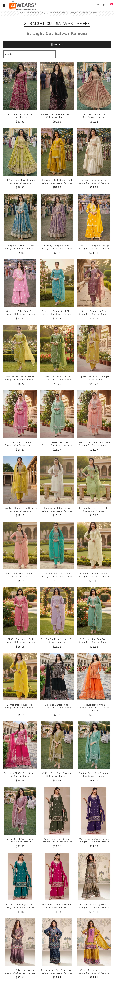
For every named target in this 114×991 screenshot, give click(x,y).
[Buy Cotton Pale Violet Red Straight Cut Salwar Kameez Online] (20, 414)
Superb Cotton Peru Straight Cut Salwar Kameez (94, 378)
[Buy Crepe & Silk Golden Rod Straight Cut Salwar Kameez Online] (94, 942)
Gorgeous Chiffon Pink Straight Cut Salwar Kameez (20, 774)
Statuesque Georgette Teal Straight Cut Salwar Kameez (20, 906)
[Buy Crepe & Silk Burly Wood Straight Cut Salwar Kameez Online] (94, 876)
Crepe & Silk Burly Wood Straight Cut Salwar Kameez (94, 906)
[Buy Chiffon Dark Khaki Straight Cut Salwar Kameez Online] (20, 152)
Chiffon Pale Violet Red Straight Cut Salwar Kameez (20, 641)
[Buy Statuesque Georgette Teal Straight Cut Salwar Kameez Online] (20, 876)
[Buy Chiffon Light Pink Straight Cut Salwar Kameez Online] (20, 86)
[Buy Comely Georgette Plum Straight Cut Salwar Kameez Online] (57, 217)
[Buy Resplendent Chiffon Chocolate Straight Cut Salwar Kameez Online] (94, 676)
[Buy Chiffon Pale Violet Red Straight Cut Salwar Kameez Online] (20, 611)
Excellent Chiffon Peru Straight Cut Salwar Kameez (20, 509)
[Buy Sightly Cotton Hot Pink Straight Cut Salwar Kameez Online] (94, 283)
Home (20, 12)
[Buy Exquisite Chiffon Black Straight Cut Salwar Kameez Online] (57, 676)
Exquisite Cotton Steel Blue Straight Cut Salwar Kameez (57, 312)
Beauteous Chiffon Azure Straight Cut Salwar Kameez (57, 509)
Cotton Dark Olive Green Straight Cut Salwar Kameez (57, 378)
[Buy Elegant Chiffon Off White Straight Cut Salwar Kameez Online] (94, 545)
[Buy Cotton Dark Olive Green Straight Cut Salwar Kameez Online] (57, 348)
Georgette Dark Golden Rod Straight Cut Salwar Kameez (57, 181)
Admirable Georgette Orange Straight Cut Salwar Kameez (93, 247)
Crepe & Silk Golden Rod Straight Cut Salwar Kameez (94, 971)
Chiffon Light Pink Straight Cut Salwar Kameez (20, 116)
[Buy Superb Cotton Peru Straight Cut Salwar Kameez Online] (94, 348)
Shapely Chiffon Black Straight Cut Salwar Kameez (56, 116)
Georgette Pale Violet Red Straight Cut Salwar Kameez (20, 312)
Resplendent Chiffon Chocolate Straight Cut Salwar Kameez (93, 707)
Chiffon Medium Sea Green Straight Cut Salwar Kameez (94, 641)
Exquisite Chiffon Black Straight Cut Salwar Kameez (57, 706)
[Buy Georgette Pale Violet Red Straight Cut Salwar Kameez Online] (20, 283)
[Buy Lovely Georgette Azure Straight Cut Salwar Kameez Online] (94, 152)
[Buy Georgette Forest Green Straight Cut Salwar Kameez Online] (57, 810)
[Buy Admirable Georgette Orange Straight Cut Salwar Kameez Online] (94, 217)
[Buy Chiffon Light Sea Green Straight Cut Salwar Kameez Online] (57, 545)
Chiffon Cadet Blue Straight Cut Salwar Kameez (94, 774)
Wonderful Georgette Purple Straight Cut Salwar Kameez (94, 840)
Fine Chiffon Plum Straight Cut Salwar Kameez (57, 641)
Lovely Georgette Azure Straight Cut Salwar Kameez (94, 181)
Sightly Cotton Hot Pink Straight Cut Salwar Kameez (94, 312)
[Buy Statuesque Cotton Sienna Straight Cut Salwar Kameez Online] (20, 348)
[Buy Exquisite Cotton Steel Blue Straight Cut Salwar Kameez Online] (57, 283)
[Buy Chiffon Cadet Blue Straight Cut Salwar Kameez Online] (94, 745)
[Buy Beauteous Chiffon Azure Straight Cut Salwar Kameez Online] (57, 480)
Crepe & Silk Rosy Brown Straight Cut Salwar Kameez (20, 971)
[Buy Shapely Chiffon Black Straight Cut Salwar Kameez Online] (57, 86)
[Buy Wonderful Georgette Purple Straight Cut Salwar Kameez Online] (94, 810)
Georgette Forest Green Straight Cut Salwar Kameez (57, 840)
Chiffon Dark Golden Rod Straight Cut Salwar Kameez (20, 706)
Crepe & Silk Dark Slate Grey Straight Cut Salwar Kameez (57, 971)
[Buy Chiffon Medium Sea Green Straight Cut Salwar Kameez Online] (94, 611)
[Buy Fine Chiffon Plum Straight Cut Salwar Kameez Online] (57, 611)
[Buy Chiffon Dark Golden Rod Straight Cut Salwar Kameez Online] (20, 676)
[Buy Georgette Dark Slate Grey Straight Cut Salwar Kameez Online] (20, 217)
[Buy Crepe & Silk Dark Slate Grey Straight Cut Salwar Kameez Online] (57, 942)
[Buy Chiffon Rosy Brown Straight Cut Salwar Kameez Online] (94, 86)
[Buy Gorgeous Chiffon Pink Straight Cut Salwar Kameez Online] (20, 745)
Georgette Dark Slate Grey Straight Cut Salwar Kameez (20, 247)
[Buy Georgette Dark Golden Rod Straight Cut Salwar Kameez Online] (57, 152)
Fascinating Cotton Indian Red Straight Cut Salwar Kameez (94, 444)
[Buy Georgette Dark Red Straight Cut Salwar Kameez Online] (57, 876)
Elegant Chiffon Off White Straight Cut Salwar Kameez (94, 575)
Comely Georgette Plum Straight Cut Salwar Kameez (57, 247)
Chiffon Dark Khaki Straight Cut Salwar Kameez (20, 181)
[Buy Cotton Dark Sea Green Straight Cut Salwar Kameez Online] (57, 414)
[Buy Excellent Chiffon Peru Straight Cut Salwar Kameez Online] (20, 480)
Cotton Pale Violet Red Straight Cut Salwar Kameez (20, 444)
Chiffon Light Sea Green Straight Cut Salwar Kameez (57, 575)
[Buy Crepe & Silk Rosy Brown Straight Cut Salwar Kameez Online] (20, 942)
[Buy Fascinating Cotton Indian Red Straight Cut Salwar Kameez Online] (94, 414)
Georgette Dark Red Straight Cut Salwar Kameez (57, 906)
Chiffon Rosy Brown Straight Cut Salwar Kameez (94, 116)
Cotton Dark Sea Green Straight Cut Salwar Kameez (57, 444)
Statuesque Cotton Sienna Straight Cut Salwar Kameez (20, 378)
